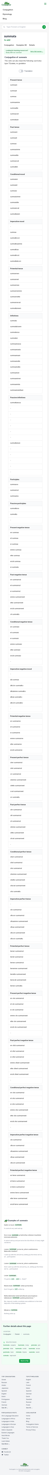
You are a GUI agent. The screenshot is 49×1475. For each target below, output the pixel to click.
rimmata (21, 1352)
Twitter (6, 1455)
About (28, 1418)
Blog (5, 19)
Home (28, 1416)
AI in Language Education (10, 1416)
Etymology (7, 14)
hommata (9, 1345)
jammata (35, 1345)
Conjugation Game (32, 1424)
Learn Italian (6, 1441)
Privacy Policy (31, 1430)
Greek (4, 1379)
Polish (28, 1405)
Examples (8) (21, 45)
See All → (5, 1408)
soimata (9, 1355)
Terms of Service (32, 1427)
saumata (34, 1352)
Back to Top (24, 1361)
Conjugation (8, 10)
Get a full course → (36, 51)
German (4, 1405)
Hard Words (6, 1435)
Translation (28, 71)
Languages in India (8, 1421)
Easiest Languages (8, 1432)
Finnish (17, 1334)
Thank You (5, 1438)
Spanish (4, 1391)
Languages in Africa (8, 1418)
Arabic (4, 1385)
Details (32, 45)
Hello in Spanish (7, 1430)
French (4, 1402)
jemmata (8, 1348)
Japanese (5, 1388)
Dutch (3, 1396)
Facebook (7, 1452)
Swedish (29, 1399)
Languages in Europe (9, 1424)
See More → (6, 1444)
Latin (27, 1382)
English (4, 1394)
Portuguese (6, 1399)
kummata (34, 1348)
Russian (4, 1382)
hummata (23, 1345)
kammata (21, 1348)
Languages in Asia (8, 1427)
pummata (8, 1352)
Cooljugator (7, 1334)
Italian (28, 1388)
